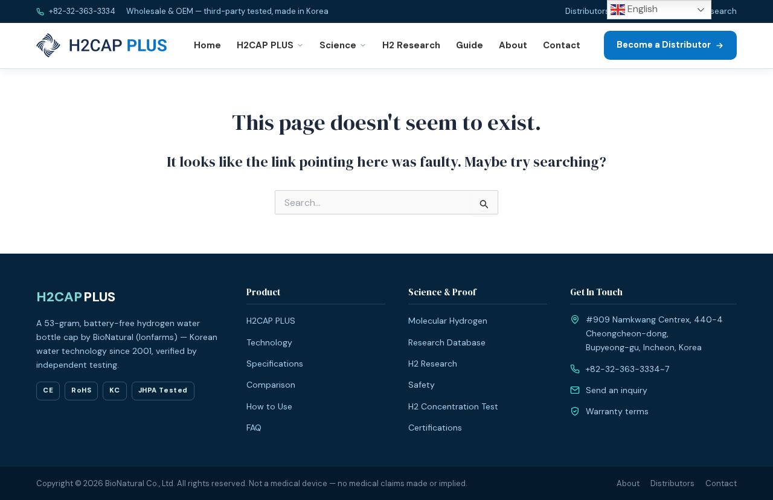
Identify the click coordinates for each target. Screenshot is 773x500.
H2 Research (713, 11)
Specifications (274, 363)
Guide (469, 45)
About (513, 45)
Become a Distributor (664, 44)
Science (337, 45)
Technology (269, 342)
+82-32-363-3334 (81, 11)
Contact (561, 45)
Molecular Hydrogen (447, 320)
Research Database (447, 342)
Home (207, 45)
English (641, 8)
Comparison (270, 384)
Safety (421, 384)
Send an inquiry (616, 390)
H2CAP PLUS (265, 45)
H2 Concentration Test (453, 406)
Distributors (587, 11)
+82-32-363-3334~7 (627, 369)
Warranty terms (617, 411)
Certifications (435, 427)
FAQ (253, 427)
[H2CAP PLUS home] (103, 45)
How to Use (269, 406)
